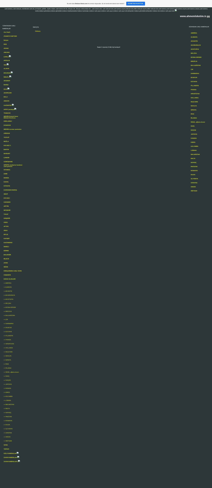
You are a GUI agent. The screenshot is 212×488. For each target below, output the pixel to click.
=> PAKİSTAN (8, 416)
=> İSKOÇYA (7, 356)
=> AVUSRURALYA (9, 295)
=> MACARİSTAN (9, 404)
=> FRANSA (7, 339)
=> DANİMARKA (8, 323)
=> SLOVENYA (8, 428)
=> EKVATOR (8, 327)
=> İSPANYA (7, 360)
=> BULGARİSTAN (9, 315)
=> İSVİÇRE (7, 380)
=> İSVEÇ (6, 376)
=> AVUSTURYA (8, 299)
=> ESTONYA (8, 331)
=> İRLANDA (7, 368)
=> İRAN (6, 364)
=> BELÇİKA (7, 303)
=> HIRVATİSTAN (9, 344)
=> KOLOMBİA (8, 396)
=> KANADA (7, 388)
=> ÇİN (6, 319)
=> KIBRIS (7, 392)
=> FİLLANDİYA (8, 335)
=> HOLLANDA (8, 348)
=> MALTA (7, 408)
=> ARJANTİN (8, 291)
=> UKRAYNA (8, 433)
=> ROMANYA (8, 420)
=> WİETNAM (8, 441)
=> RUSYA (7, 424)
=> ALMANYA (8, 287)
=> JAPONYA (8, 384)
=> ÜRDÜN (7, 437)
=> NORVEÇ (7, 412)
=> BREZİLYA (8, 311)
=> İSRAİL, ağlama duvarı (11, 372)
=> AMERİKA (7, 283)
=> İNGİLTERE (8, 352)
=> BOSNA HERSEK (10, 307)
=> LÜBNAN (7, 400)
